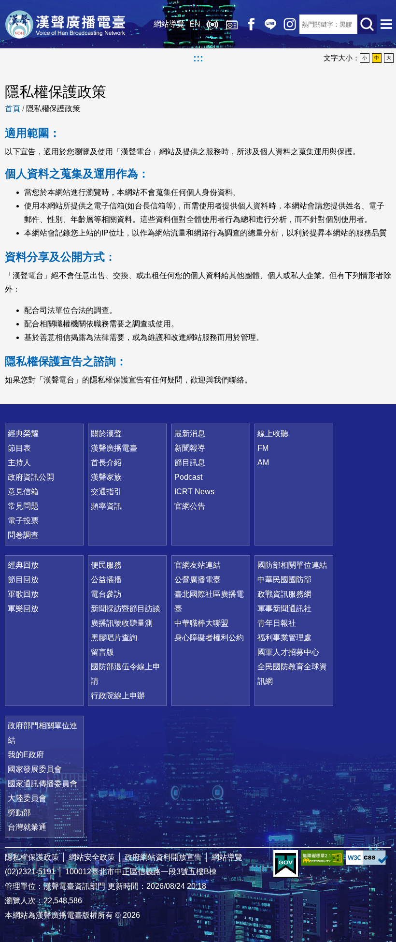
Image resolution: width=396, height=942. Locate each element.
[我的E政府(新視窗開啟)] (285, 864)
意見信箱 (23, 491)
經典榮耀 (23, 433)
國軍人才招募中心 (288, 652)
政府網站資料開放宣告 (163, 857)
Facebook (251, 24)
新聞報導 (189, 448)
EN (194, 24)
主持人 (19, 462)
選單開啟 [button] (386, 24)
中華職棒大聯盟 (201, 623)
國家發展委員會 (35, 769)
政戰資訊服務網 (284, 594)
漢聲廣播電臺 (65, 24)
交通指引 (106, 491)
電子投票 (23, 520)
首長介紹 (106, 462)
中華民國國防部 (284, 579)
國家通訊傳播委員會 (42, 784)
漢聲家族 (106, 477)
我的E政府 (26, 755)
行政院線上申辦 (118, 696)
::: (198, 58)
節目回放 (23, 579)
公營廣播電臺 (197, 579)
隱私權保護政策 (53, 108)
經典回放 (231, 24)
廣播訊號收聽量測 (122, 623)
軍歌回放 (23, 594)
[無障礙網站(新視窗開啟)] (322, 857)
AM (263, 462)
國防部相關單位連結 (292, 565)
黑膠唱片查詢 (114, 637)
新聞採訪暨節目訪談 (125, 608)
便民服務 (106, 565)
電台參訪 (106, 594)
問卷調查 (23, 535)
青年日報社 (276, 623)
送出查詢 (367, 24)
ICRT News (194, 491)
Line (270, 24)
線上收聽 (212, 24)
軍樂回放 (23, 608)
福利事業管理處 (284, 637)
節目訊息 (189, 462)
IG (289, 24)
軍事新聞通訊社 (284, 608)
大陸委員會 (27, 798)
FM (263, 448)
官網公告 (189, 506)
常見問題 (23, 506)
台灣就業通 (27, 827)
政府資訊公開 (31, 477)
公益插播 (106, 579)
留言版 (102, 652)
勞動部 (19, 813)
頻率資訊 (106, 506)
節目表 (19, 448)
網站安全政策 (92, 857)
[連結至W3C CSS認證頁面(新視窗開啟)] (367, 857)
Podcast (188, 477)
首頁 (12, 108)
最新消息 (189, 433)
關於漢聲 (106, 433)
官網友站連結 (197, 565)
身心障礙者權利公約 (209, 637)
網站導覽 (169, 24)
